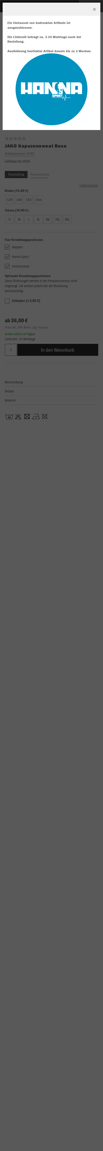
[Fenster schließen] (94, 9)
